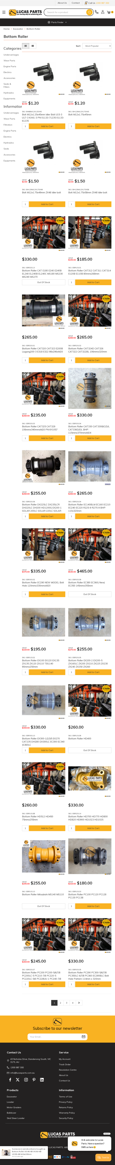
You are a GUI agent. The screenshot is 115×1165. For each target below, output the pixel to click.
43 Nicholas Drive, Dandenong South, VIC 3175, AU (30, 1060)
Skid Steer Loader (16, 1118)
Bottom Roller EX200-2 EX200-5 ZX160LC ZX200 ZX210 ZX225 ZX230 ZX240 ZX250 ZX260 (88, 663)
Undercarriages (11, 54)
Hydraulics (9, 92)
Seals (6, 148)
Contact (76, 2)
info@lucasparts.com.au (22, 1072)
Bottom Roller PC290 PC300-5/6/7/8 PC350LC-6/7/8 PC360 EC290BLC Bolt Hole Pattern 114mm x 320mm (88, 975)
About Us (62, 2)
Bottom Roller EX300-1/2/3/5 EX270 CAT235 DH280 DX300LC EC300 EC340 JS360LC (43, 741)
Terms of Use (65, 1096)
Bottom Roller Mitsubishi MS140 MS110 (43, 894)
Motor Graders (14, 1107)
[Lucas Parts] (62, 94)
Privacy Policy (65, 1102)
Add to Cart (47, 126)
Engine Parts (10, 66)
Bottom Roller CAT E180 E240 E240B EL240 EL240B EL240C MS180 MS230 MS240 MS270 (42, 273)
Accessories (9, 78)
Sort (78, 46)
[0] (109, 12)
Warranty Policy (67, 1112)
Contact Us (64, 1080)
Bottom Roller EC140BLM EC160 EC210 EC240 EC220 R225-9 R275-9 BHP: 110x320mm (89, 507)
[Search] (89, 12)
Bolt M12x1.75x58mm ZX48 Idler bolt (87, 192)
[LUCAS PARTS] (25, 12)
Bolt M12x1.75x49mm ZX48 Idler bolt (41, 192)
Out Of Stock (43, 282)
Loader (10, 1102)
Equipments (9, 98)
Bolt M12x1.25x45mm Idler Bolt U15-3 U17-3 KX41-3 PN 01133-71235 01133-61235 (43, 117)
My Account (64, 1059)
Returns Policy (66, 1107)
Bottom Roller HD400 (79, 738)
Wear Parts (9, 60)
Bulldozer (11, 1112)
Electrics (8, 72)
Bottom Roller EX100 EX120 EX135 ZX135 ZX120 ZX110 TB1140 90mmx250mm (40, 663)
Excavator (12, 1096)
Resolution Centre (68, 1070)
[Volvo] (108, 484)
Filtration (8, 124)
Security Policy (66, 1118)
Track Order (65, 1064)
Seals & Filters (7, 85)
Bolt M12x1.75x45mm (79, 114)
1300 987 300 (17, 1067)
